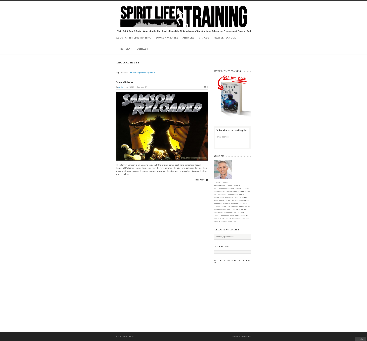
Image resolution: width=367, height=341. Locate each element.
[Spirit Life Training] (184, 28)
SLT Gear (126, 49)
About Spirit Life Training (133, 38)
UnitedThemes (246, 336)
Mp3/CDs (204, 38)
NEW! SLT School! (225, 38)
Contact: (143, 49)
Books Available (167, 38)
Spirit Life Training (128, 336)
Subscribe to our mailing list (231, 130)
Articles (188, 38)
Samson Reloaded (124, 82)
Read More (200, 180)
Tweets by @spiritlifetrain (225, 237)
